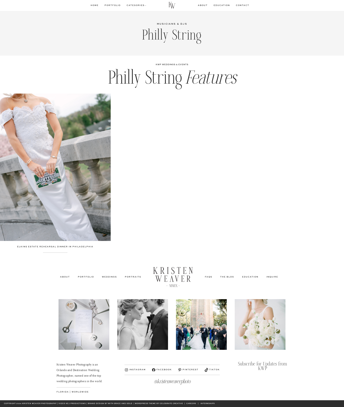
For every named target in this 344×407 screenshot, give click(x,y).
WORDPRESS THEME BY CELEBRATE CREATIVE (159, 403)
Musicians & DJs (172, 24)
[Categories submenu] (145, 5)
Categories (136, 5)
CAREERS (191, 403)
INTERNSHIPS (207, 403)
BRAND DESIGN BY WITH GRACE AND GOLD (110, 403)
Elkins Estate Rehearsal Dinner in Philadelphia (55, 247)
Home (95, 5)
